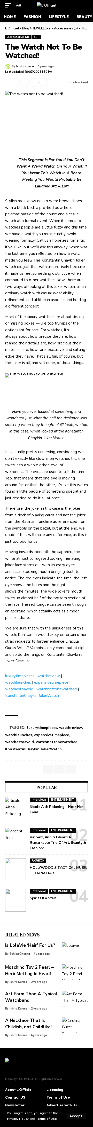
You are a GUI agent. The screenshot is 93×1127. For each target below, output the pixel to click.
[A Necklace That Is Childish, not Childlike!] (75, 1025)
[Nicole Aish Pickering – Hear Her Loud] (15, 809)
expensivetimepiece (51, 682)
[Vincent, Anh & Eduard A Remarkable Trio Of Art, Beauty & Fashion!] (15, 839)
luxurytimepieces (19, 676)
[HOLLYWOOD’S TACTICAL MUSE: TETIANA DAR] (15, 869)
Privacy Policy (18, 1118)
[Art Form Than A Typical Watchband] (75, 998)
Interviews (39, 799)
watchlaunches (18, 682)
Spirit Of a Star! (43, 898)
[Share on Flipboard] (24, 82)
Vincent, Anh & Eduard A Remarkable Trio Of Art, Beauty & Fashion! (58, 842)
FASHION (38, 860)
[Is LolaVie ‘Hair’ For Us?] (75, 950)
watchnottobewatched (56, 689)
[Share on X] (15, 82)
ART (36, 37)
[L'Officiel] (46, 5)
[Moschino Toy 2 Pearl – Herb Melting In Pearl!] (75, 972)
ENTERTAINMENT (62, 799)
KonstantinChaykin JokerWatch (32, 695)
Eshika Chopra (20, 954)
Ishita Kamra (25, 66)
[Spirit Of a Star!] (15, 900)
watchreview (48, 676)
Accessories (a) (18, 37)
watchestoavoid (19, 689)
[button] (76, 1116)
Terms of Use (46, 1118)
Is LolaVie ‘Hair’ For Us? (30, 945)
